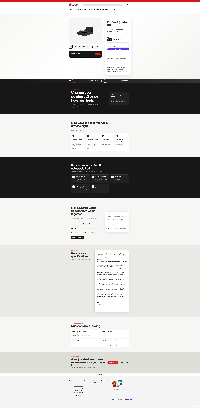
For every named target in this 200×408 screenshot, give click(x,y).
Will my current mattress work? (79, 331)
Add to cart (122, 45)
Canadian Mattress (74, 404)
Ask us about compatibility (77, 237)
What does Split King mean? (78, 340)
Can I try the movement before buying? (110, 340)
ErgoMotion (109, 19)
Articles (113, 9)
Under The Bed (83, 9)
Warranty (103, 389)
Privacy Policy (94, 384)
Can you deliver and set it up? (78, 345)
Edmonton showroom (113, 362)
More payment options (118, 51)
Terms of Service (104, 384)
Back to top (100, 374)
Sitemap (103, 391)
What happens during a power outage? (110, 345)
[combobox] (103, 5)
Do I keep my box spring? (107, 331)
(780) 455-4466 (77, 388)
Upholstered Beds (100, 9)
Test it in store (98, 54)
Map (82, 388)
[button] (130, 5)
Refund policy (104, 386)
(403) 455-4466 (77, 392)
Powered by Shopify (80, 404)
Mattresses (71, 9)
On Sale (77, 9)
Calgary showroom (124, 362)
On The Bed (91, 9)
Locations (107, 9)
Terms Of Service (95, 382)
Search (102, 382)
